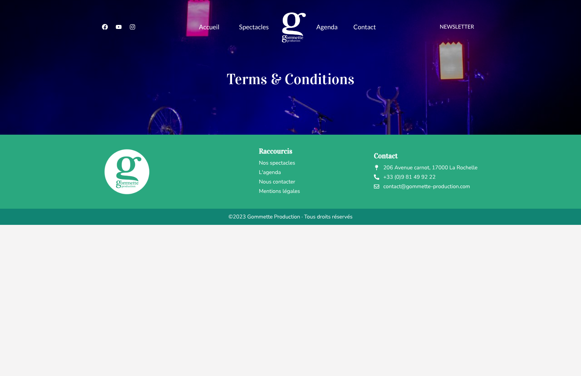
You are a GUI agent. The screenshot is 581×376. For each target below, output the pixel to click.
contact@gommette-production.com (426, 186)
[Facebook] (105, 27)
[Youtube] (119, 27)
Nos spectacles (277, 163)
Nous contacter (277, 181)
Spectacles (254, 27)
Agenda (327, 27)
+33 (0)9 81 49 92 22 (409, 177)
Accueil (209, 27)
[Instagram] (132, 27)
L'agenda (270, 172)
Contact (364, 27)
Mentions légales (279, 191)
